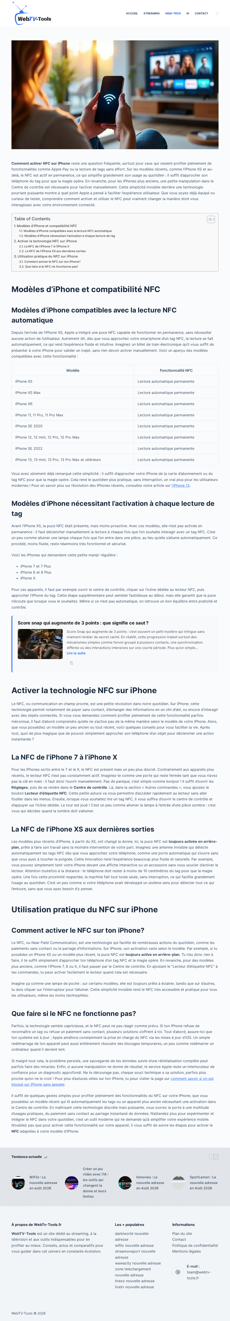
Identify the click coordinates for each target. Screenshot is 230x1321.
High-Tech (173, 13)
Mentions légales (186, 1251)
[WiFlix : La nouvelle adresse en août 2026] (18, 1183)
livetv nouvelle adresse (134, 1287)
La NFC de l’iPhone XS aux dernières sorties (55, 251)
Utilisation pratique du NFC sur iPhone (48, 256)
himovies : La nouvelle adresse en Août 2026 (150, 1182)
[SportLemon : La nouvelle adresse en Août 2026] (178, 1183)
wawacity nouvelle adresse (138, 1263)
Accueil (132, 13)
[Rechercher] (217, 13)
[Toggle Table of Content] (209, 219)
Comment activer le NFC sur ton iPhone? (52, 261)
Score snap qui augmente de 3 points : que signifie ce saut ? (83, 623)
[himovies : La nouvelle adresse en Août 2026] (125, 1183)
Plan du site (182, 1233)
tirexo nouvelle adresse (135, 1281)
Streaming (152, 13)
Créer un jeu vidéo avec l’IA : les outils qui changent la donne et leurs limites (95, 1183)
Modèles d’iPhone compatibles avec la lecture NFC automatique (68, 231)
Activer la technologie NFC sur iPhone (47, 241)
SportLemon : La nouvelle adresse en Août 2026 (204, 1182)
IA (187, 13)
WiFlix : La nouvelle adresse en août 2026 (43, 1182)
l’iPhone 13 (181, 485)
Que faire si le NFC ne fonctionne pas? (51, 266)
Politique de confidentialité (195, 1245)
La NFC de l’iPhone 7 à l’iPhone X (46, 246)
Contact (201, 13)
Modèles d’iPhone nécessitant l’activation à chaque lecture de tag (69, 236)
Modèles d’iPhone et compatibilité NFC (47, 226)
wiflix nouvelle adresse (134, 1245)
